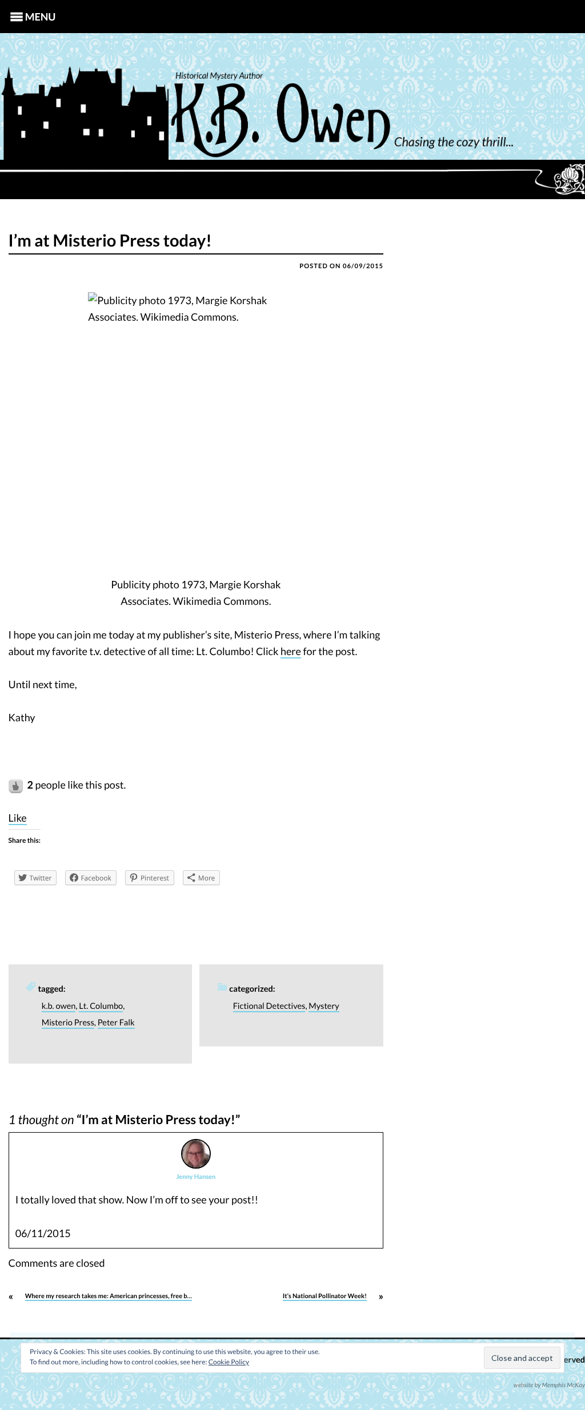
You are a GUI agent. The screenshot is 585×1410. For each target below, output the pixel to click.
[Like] (17, 784)
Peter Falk (116, 1023)
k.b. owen (59, 1006)
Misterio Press (68, 1023)
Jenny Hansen (195, 1177)
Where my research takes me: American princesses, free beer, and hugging (129, 1296)
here (291, 651)
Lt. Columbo (101, 1006)
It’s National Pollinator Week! (325, 1296)
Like (18, 817)
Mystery (323, 1006)
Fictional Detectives (269, 1006)
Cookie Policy (229, 1362)
